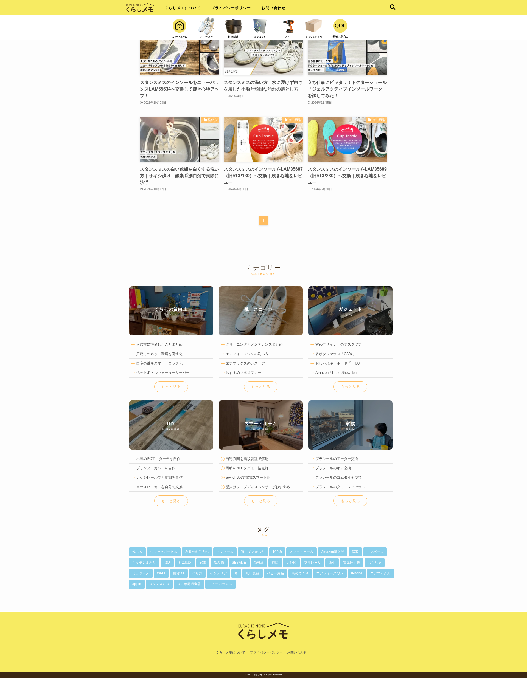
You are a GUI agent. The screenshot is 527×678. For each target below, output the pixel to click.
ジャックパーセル (163, 552)
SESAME (239, 562)
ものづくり (300, 573)
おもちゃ (374, 562)
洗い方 (137, 552)
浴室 (355, 552)
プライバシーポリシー (231, 8)
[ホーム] (263, 646)
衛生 (332, 562)
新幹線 (259, 562)
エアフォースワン (329, 573)
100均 (277, 552)
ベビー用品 (275, 573)
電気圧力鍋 (351, 562)
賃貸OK (178, 573)
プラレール (312, 562)
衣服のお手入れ (197, 552)
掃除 (275, 562)
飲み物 (219, 562)
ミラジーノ (140, 573)
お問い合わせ (273, 8)
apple (136, 584)
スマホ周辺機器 (189, 584)
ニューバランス (220, 584)
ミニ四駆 (185, 562)
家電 (203, 562)
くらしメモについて (183, 8)
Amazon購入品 (332, 552)
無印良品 (252, 573)
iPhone (356, 573)
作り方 (197, 573)
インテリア (218, 573)
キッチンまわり (144, 562)
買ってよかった (253, 552)
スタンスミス (159, 584)
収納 (167, 562)
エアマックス (380, 573)
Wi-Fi (161, 573)
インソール (225, 552)
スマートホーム (301, 552)
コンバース (374, 552)
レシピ (291, 562)
